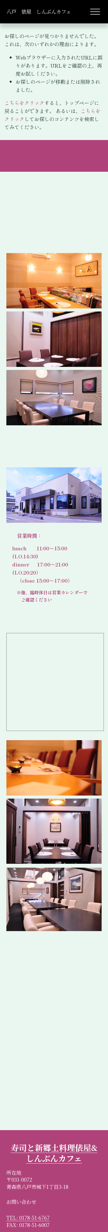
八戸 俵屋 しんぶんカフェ (38, 11)
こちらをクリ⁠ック (24, 102)
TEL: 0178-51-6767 (28, 1217)
